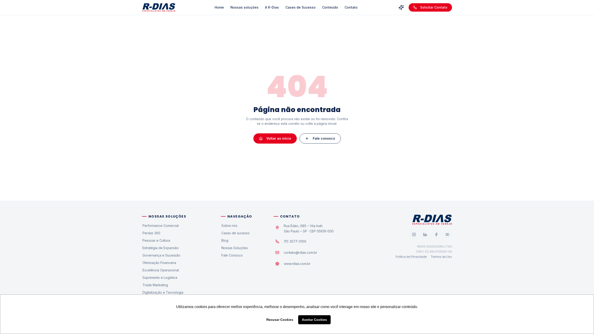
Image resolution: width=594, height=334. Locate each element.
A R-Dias (272, 7)
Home (219, 7)
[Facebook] (436, 234)
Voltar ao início (278, 138)
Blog (224, 240)
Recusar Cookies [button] (279, 319)
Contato (351, 7)
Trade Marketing (155, 285)
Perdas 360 (151, 233)
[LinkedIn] (425, 234)
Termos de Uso (441, 256)
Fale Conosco (232, 255)
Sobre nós (229, 226)
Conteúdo (330, 7)
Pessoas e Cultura (156, 240)
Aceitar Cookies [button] (314, 319)
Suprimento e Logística (159, 277)
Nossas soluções (244, 7)
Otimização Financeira (159, 263)
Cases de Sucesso (300, 7)
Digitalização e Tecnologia (162, 292)
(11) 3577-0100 (295, 241)
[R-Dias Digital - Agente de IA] (401, 7)
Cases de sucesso (235, 233)
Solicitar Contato (433, 7)
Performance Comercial (160, 226)
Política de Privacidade (411, 256)
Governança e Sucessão (161, 255)
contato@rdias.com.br (300, 252)
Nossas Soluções (234, 248)
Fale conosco (324, 138)
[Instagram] (414, 234)
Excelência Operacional (160, 270)
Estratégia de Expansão (160, 248)
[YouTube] (447, 234)
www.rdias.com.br (297, 264)
